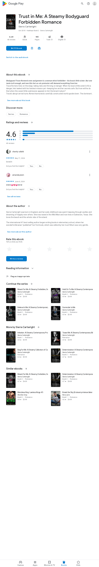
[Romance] (24, 114)
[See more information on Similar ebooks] (26, 369)
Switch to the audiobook (17, 57)
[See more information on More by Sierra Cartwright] (38, 327)
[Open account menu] (95, 4)
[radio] (9, 249)
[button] (52, 40)
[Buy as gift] (39, 48)
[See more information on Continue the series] (31, 284)
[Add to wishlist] (32, 48)
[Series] (11, 114)
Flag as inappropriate (18, 276)
